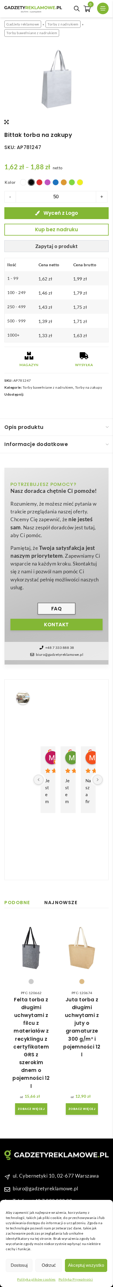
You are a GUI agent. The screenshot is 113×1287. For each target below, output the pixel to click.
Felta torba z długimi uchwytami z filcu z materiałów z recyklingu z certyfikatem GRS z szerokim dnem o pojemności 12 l (31, 1043)
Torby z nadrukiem (63, 24)
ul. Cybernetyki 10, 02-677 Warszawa (56, 1176)
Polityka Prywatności (76, 1279)
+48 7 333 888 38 (59, 647)
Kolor (10, 182)
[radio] (23, 182)
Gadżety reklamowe (22, 24)
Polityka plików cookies (36, 1279)
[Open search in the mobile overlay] (77, 9)
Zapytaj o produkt (56, 246)
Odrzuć (49, 1265)
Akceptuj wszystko (86, 1265)
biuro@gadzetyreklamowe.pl (59, 654)
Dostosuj (19, 1265)
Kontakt (56, 624)
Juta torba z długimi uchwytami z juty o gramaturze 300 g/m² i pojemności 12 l (82, 1027)
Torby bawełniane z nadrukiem (31, 33)
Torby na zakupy (88, 387)
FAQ (56, 608)
